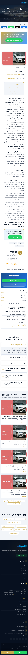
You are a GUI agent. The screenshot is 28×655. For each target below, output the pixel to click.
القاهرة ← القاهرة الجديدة (8, 526)
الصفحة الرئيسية (20, 18)
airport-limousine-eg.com (11, 645)
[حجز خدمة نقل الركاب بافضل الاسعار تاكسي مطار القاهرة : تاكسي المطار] (14, 546)
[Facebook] (17, 639)
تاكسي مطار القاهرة (12, 269)
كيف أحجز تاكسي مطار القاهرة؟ (18, 345)
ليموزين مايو (13, 18)
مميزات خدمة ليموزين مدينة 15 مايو (17, 314)
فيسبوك (23, 27)
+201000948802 (20, 626)
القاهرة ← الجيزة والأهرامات (14, 522)
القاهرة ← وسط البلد (21, 526)
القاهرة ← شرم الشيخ (8, 519)
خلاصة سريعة (17, 89)
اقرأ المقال (23, 422)
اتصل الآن (13, 285)
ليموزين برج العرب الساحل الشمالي (21, 588)
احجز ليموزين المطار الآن (13, 40)
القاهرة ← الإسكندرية (7, 530)
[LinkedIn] (26, 639)
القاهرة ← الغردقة (20, 519)
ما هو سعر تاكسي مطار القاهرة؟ (18, 358)
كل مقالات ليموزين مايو (18, 326)
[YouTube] (11, 639)
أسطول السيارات (23, 568)
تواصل (2, 292)
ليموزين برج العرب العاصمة (21, 591)
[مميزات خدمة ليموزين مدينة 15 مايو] (14, 432)
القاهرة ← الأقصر (14, 533)
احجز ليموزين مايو (19, 501)
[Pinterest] (14, 639)
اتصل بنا (24, 578)
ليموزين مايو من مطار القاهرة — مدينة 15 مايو (15, 311)
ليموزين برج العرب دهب (8, 592)
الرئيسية (24, 565)
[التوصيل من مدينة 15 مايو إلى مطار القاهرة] (14, 457)
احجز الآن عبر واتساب (14, 237)
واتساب (10, 27)
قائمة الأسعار (23, 571)
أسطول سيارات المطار (19, 246)
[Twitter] (20, 639)
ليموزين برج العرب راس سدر (8, 594)
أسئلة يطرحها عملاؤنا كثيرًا (15, 93)
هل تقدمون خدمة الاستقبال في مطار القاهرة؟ (14, 377)
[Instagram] (23, 639)
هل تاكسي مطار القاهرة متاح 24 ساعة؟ (16, 363)
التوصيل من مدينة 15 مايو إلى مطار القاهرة (16, 317)
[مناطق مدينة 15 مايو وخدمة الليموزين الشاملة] (14, 482)
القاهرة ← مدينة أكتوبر (20, 530)
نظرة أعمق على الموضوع (15, 91)
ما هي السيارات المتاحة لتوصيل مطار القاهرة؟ (13, 384)
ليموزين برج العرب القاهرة (8, 590)
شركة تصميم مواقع (13, 648)
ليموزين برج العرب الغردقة (8, 588)
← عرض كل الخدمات (23, 598)
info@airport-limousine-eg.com (17, 630)
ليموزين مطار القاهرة (13, 243)
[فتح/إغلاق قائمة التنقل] (25, 2)
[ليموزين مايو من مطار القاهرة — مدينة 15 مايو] (14, 407)
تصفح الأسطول (7, 501)
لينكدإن (3, 27)
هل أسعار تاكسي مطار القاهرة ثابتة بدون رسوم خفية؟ (15, 369)
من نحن (24, 576)
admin (20, 646)
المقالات (24, 573)
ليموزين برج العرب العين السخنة (20, 596)
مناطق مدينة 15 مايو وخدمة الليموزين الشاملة (15, 319)
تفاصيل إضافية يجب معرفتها (14, 87)
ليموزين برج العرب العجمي (21, 594)
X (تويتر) (17, 27)
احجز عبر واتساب (13, 281)
